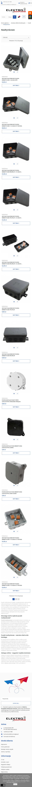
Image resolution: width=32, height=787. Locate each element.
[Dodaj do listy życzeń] (14, 72)
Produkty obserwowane (23, 3)
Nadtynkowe (5, 76)
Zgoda (15, 784)
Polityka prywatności (6, 767)
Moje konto (4, 744)
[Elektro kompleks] (16, 10)
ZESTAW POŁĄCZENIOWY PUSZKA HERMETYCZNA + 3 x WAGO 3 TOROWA (12, 538)
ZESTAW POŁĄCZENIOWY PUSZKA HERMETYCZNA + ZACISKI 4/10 (10, 79)
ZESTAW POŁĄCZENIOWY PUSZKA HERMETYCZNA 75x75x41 (10, 308)
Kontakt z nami (5, 762)
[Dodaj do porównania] (17, 72)
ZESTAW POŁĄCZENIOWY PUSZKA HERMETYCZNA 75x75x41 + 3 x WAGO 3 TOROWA (12, 217)
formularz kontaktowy (9, 736)
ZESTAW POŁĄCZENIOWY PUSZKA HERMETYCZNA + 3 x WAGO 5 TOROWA (12, 125)
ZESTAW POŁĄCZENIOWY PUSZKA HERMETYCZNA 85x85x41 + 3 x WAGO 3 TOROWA (12, 171)
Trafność (16, 37)
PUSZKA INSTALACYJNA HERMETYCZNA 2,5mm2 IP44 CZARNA (12, 446)
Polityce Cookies (21, 782)
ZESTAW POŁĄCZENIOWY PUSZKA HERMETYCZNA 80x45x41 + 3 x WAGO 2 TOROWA (12, 263)
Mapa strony (4, 772)
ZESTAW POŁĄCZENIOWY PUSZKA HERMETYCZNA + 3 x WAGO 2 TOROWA (12, 584)
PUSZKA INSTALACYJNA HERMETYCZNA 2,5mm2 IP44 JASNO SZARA (12, 492)
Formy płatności (5, 747)
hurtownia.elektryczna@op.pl (8, 4)
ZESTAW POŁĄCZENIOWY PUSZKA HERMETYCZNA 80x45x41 (10, 354)
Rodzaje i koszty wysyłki (7, 749)
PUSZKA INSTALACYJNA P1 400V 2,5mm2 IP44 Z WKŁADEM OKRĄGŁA (11, 400)
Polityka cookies (5, 769)
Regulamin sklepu (5, 764)
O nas (2, 759)
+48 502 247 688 (7, 1)
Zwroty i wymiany (5, 752)
